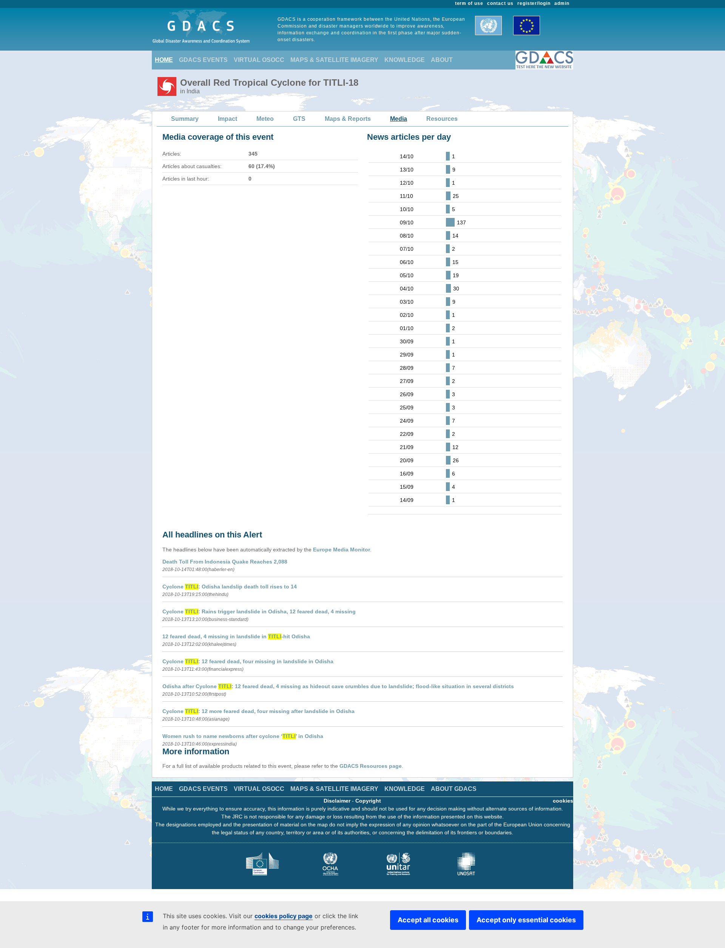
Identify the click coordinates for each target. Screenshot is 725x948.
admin (561, 3)
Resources (442, 119)
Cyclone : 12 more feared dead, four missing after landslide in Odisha (258, 711)
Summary (185, 119)
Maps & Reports (348, 119)
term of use (469, 3)
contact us (500, 3)
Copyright (368, 801)
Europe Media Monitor (341, 550)
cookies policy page (284, 916)
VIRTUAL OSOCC (259, 60)
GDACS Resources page (370, 766)
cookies (563, 801)
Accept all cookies (428, 920)
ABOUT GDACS (454, 789)
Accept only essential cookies (526, 920)
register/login (534, 3)
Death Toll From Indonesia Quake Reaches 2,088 (224, 562)
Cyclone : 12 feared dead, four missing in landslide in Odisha (247, 661)
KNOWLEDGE (404, 60)
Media (398, 119)
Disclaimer (337, 801)
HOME (164, 60)
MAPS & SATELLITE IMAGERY (334, 60)
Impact (227, 119)
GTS (299, 119)
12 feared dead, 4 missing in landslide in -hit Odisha (236, 636)
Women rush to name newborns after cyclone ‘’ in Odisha (242, 736)
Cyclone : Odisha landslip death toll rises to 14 (229, 587)
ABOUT (442, 60)
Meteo (265, 119)
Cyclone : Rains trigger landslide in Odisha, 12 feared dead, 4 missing (259, 611)
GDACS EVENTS (203, 60)
